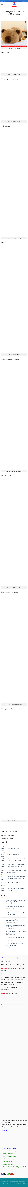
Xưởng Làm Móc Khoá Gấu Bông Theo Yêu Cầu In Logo (15, 925)
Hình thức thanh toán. (8, 1153)
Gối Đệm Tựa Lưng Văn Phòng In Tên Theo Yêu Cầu (15, 938)
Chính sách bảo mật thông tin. (10, 1151)
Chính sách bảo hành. (8, 1161)
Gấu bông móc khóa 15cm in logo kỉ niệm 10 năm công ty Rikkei (16, 901)
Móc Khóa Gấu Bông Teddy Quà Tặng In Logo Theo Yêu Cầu (16, 944)
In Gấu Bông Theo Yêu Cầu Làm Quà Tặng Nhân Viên (15, 907)
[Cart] (26, 4)
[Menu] (2, 4)
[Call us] (8, 1174)
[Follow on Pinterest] (10, 1174)
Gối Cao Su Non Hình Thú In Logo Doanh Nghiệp (16, 932)
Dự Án (14, 9)
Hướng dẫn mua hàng (8, 1164)
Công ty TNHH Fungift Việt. (19, 1180)
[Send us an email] (5, 1174)
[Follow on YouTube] (13, 1174)
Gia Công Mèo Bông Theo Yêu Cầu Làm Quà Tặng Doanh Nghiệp (15, 919)
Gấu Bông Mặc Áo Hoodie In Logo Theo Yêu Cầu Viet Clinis (16, 913)
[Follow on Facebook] (2, 1174)
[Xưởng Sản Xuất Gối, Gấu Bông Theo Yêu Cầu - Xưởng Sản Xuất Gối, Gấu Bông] (14, 4)
